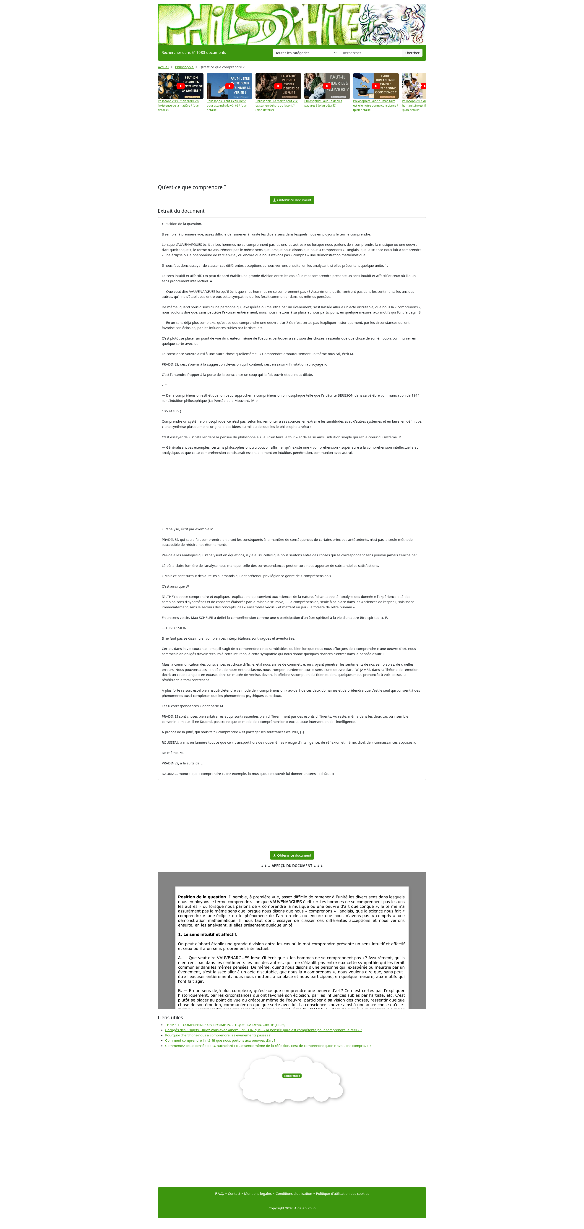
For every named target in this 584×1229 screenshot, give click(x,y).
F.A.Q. (219, 1193)
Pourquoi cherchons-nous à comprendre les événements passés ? (218, 1035)
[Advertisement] (292, 146)
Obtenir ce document (293, 200)
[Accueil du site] (292, 22)
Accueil (163, 67)
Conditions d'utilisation (294, 1193)
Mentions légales (258, 1193)
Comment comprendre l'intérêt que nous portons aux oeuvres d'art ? (220, 1040)
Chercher (412, 52)
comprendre (292, 1075)
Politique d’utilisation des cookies (342, 1193)
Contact (234, 1193)
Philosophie (184, 67)
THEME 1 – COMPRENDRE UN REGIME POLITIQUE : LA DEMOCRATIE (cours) (225, 1024)
